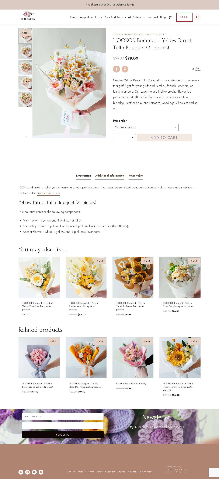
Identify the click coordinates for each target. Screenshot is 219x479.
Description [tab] (83, 176)
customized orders (48, 193)
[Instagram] (20, 472)
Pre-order (120, 121)
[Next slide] (25, 136)
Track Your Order (86, 471)
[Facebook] (41, 472)
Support (153, 17)
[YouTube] (34, 472)
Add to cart (164, 137)
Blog (163, 17)
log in (184, 17)
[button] (25, 51)
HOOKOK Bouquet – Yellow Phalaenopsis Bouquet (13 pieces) (83, 306)
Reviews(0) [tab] (136, 176)
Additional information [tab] (109, 176)
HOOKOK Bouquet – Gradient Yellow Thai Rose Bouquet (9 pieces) (37, 306)
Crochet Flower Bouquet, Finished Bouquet (139, 34)
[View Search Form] (197, 17)
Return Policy (146, 471)
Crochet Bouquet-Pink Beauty (131, 383)
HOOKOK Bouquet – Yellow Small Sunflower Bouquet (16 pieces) (130, 306)
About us (71, 471)
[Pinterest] (27, 472)
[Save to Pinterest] (125, 69)
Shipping (121, 471)
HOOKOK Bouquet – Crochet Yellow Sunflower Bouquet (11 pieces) (178, 386)
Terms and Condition (105, 471)
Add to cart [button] (180, 320)
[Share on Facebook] (116, 69)
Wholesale (133, 471)
